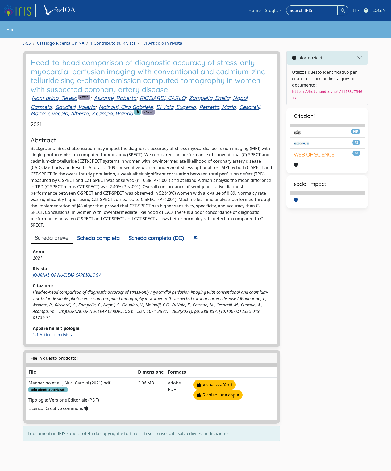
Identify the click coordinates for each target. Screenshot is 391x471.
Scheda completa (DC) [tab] (156, 238)
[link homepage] (19, 10)
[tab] (195, 238)
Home (254, 10)
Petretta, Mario (217, 107)
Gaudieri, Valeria (75, 107)
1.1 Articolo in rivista (162, 43)
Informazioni (309, 57)
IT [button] (354, 10)
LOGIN (379, 10)
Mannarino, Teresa (54, 98)
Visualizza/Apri (216, 385)
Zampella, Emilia (209, 98)
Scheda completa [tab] (98, 238)
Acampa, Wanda (112, 113)
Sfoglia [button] (272, 10)
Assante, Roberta (115, 98)
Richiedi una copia (220, 395)
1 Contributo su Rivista (113, 43)
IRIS (27, 43)
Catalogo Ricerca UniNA (60, 43)
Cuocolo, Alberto (68, 113)
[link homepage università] (60, 10)
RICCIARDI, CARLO (162, 98)
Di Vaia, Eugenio (176, 107)
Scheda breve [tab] (51, 237)
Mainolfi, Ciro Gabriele (126, 107)
